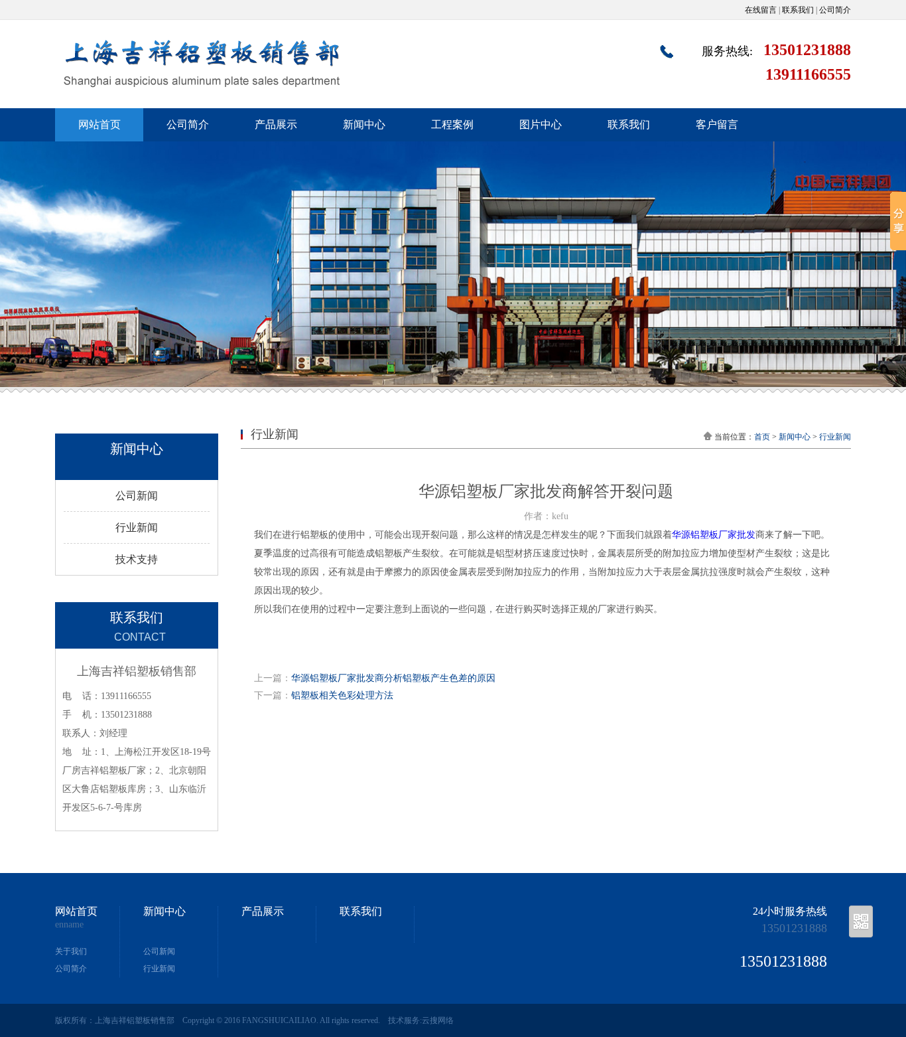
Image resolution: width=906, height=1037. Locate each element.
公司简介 (835, 10)
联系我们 (798, 10)
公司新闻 (136, 495)
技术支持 (136, 559)
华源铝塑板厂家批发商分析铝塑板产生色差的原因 (393, 678)
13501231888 (794, 928)
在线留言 (761, 10)
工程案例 (452, 124)
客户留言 (717, 124)
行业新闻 (136, 527)
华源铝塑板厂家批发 (713, 535)
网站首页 (99, 124)
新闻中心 (364, 124)
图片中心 (540, 124)
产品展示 (276, 124)
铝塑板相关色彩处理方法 (342, 695)
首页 (762, 436)
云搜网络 (438, 1020)
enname (69, 924)
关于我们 (71, 951)
